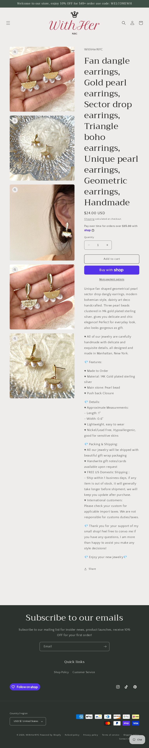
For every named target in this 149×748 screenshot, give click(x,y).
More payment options (111, 279)
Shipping (89, 219)
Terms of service (111, 735)
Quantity (89, 237)
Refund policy (72, 735)
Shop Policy (61, 672)
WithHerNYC (32, 735)
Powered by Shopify (50, 735)
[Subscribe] (105, 646)
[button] (8, 23)
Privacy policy (90, 735)
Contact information (129, 739)
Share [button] (92, 569)
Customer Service (84, 672)
